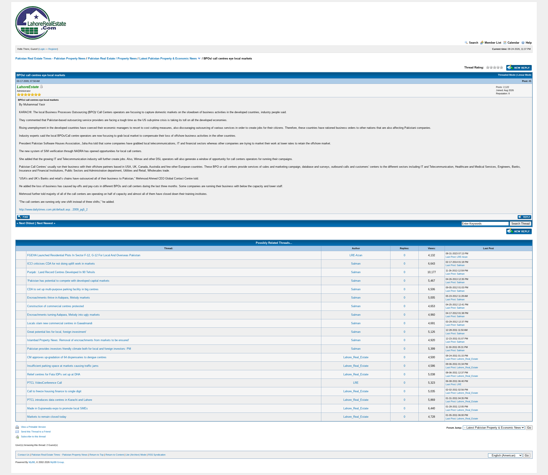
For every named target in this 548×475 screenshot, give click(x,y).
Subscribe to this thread (33, 436)
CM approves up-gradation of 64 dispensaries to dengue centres (66, 357)
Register (52, 49)
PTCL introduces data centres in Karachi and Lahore (59, 399)
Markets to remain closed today (46, 416)
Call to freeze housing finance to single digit (54, 391)
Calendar (513, 42)
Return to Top (96, 454)
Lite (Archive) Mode (136, 454)
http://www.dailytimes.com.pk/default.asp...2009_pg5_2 (53, 209)
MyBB (32, 462)
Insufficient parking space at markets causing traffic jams (62, 365)
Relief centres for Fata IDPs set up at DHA (53, 374)
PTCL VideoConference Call (44, 382)
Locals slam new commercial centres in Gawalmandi (59, 323)
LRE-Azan (356, 255)
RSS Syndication (156, 454)
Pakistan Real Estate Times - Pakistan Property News (50, 58)
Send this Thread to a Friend (36, 431)
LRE (356, 382)
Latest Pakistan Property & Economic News (168, 58)
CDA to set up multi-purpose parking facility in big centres (62, 289)
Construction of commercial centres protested (55, 306)
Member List (493, 42)
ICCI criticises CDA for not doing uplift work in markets (61, 263)
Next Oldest (26, 223)
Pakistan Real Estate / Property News (112, 58)
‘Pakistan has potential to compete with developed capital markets (68, 280)
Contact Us (24, 454)
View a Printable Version (33, 427)
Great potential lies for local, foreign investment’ (56, 331)
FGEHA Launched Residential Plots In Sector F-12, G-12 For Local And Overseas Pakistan (83, 255)
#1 (530, 81)
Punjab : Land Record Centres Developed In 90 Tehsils (61, 272)
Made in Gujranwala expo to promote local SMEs (57, 408)
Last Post (451, 257)
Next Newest (45, 223)
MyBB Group (57, 462)
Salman (355, 263)
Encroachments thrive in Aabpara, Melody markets (58, 297)
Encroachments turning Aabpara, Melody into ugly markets (63, 314)
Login (42, 49)
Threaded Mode (506, 75)
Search (473, 42)
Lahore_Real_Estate (355, 357)
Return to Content (115, 454)
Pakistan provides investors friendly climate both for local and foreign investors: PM (79, 348)
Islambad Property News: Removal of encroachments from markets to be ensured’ (78, 340)
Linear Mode (524, 75)
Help (529, 42)
